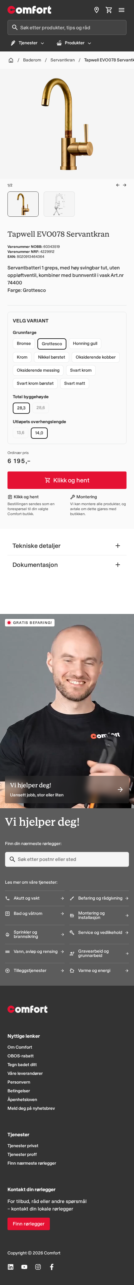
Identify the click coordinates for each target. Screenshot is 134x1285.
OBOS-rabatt (20, 1056)
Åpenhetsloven (22, 1099)
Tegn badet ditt (22, 1064)
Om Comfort (19, 1047)
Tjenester (28, 43)
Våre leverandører (25, 1073)
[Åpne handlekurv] (109, 10)
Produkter (74, 43)
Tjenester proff (22, 1154)
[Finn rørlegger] (97, 10)
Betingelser (18, 1091)
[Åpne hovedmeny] (122, 10)
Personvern (18, 1082)
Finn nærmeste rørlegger (31, 1163)
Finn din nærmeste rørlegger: (33, 843)
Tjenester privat (22, 1145)
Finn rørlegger (29, 1224)
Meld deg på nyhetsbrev (31, 1108)
